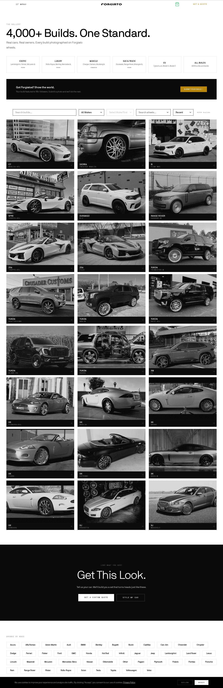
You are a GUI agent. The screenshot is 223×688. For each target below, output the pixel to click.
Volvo (149, 670)
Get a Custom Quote (96, 597)
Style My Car (131, 598)
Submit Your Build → (193, 89)
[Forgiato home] (111, 4)
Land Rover (191, 653)
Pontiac (192, 662)
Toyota (113, 670)
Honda (89, 653)
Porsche (209, 662)
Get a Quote (200, 4)
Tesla (98, 670)
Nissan (90, 662)
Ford (59, 653)
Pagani (141, 662)
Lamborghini (170, 653)
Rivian (48, 670)
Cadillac (147, 645)
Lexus (209, 653)
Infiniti (121, 653)
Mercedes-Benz (69, 662)
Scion (83, 670)
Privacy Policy (129, 682)
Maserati (30, 662)
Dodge (13, 653)
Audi (69, 645)
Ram (12, 670)
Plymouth (158, 662)
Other (125, 662)
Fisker (44, 653)
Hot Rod (105, 653)
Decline (185, 682)
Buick (130, 645)
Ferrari (29, 653)
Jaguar (137, 653)
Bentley (99, 645)
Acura (12, 645)
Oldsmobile (108, 662)
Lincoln (13, 662)
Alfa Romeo (30, 645)
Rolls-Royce (66, 670)
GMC (74, 653)
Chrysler (200, 645)
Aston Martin (51, 645)
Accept (201, 682)
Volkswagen (131, 670)
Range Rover (29, 670)
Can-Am (164, 645)
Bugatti (115, 645)
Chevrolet (182, 645)
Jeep (153, 653)
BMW (83, 645)
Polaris (175, 662)
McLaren (48, 662)
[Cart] (177, 4)
